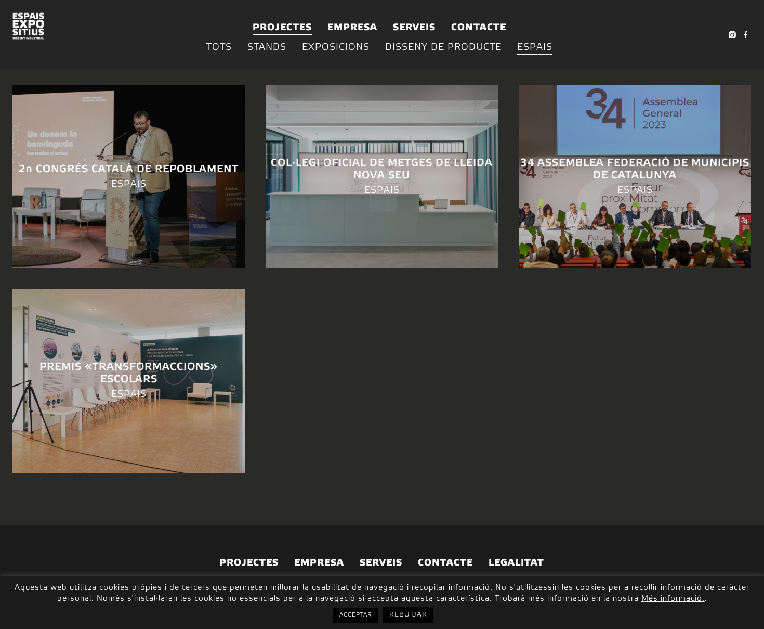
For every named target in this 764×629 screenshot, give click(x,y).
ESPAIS (534, 47)
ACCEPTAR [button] (355, 615)
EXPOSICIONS (336, 47)
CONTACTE (478, 27)
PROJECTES (282, 27)
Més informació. (673, 598)
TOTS (219, 47)
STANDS (266, 47)
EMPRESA (352, 27)
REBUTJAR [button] (408, 615)
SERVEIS (414, 27)
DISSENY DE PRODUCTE (443, 47)
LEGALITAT (516, 563)
